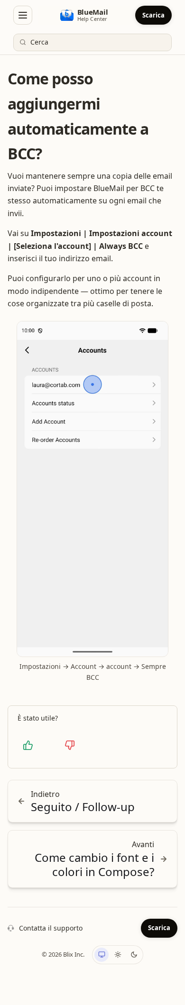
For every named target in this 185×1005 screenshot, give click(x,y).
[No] (69, 745)
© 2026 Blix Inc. (63, 954)
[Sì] (28, 745)
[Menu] (22, 15)
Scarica (153, 15)
